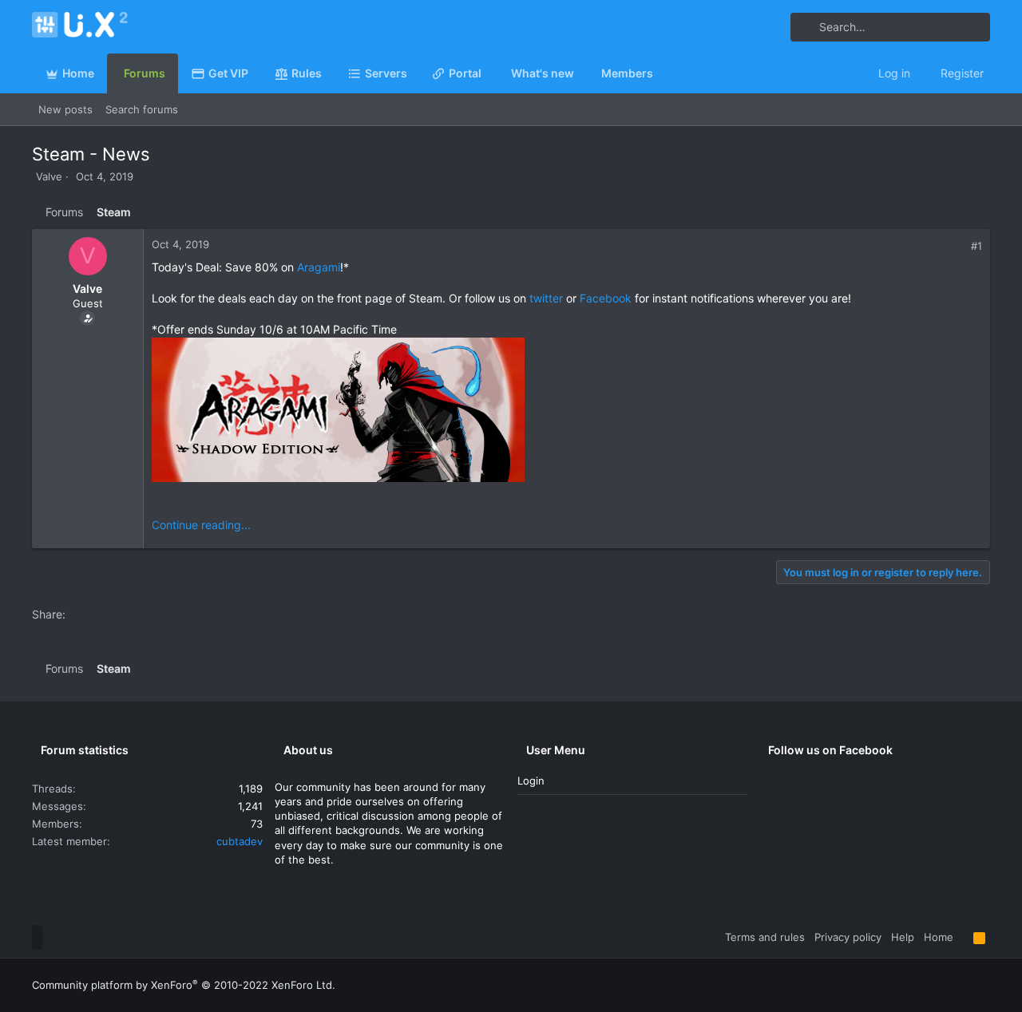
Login (531, 780)
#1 (976, 245)
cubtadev (239, 841)
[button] (413, 73)
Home (938, 937)
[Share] (959, 246)
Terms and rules (765, 937)
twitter (546, 298)
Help (902, 937)
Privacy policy (847, 937)
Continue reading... (201, 525)
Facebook (606, 298)
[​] (567, 412)
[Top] (963, 937)
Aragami (318, 267)
